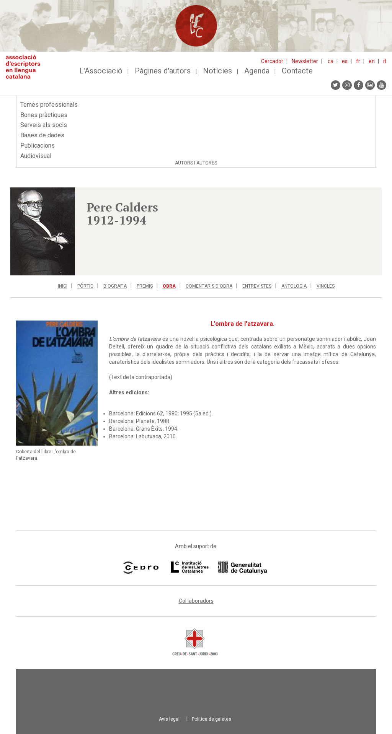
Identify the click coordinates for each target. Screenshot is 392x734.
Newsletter (305, 61)
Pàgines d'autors (163, 70)
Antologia (294, 286)
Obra (169, 286)
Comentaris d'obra (209, 286)
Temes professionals (49, 104)
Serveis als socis (43, 125)
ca (330, 61)
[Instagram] (347, 85)
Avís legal (169, 719)
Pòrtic (85, 286)
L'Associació (100, 70)
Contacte (297, 70)
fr (358, 61)
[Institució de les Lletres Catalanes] (219, 567)
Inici (62, 286)
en (372, 61)
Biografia (115, 286)
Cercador (272, 61)
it (384, 61)
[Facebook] (358, 85)
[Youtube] (381, 85)
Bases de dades (42, 135)
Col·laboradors (196, 601)
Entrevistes (256, 286)
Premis (145, 286)
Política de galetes (211, 719)
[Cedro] (140, 567)
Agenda (257, 70)
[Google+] (370, 85)
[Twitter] (335, 85)
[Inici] (26, 67)
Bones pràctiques (43, 115)
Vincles (326, 286)
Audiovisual (35, 155)
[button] (42, 231)
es (345, 61)
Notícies (217, 70)
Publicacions (37, 145)
